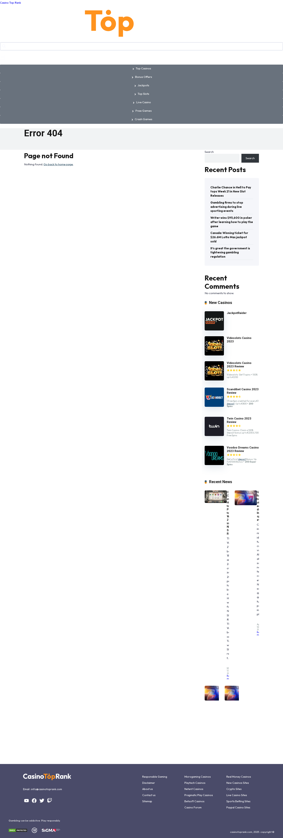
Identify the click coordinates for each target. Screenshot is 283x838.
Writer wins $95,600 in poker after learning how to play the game (231, 222)
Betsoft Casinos (194, 801)
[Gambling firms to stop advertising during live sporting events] (246, 504)
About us (147, 789)
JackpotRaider (237, 313)
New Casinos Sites (237, 783)
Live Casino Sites (236, 795)
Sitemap (147, 801)
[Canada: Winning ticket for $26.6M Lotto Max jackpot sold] (236, 699)
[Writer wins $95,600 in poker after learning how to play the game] (216, 699)
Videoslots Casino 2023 (239, 339)
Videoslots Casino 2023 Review (239, 364)
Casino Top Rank (10, 2)
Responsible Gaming (154, 776)
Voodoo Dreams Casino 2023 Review (243, 449)
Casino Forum (193, 807)
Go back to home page (58, 164)
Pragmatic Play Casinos (198, 795)
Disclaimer (148, 783)
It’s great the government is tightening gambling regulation (230, 252)
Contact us (149, 795)
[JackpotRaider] (214, 329)
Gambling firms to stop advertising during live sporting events (226, 207)
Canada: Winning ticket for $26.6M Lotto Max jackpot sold (229, 237)
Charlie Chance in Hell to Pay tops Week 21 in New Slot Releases (230, 192)
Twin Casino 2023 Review (239, 420)
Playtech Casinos (194, 783)
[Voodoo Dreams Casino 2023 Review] (214, 464)
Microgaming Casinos (197, 776)
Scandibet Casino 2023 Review (243, 391)
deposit (230, 403)
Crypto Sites (234, 789)
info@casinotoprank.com (46, 789)
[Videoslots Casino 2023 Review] (214, 379)
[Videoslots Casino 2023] (214, 354)
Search (209, 152)
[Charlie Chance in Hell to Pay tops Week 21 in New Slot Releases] (216, 502)
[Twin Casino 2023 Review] (214, 435)
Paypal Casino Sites (238, 807)
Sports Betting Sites (238, 801)
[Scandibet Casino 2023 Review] (214, 406)
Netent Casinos (193, 789)
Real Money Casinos (238, 776)
